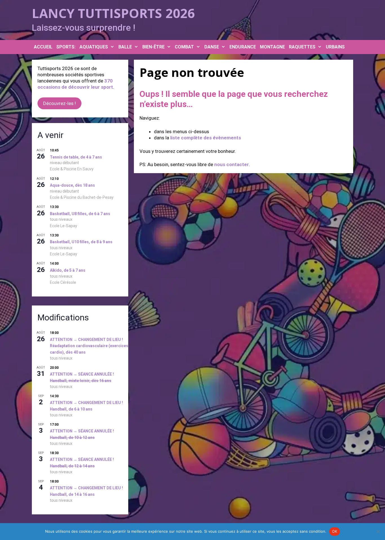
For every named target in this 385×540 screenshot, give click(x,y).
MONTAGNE (272, 47)
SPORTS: (66, 47)
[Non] (378, 531)
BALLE (125, 47)
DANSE (211, 47)
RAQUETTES (302, 47)
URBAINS (335, 47)
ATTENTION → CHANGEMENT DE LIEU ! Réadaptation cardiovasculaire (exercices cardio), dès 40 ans (89, 345)
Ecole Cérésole (63, 282)
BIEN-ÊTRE (153, 47)
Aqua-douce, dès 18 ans (72, 185)
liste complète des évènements (205, 137)
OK (334, 531)
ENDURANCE (242, 47)
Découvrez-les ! (59, 103)
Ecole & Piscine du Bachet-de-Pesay (82, 197)
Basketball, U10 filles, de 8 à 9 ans (81, 242)
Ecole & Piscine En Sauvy (72, 169)
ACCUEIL (43, 47)
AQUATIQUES (93, 47)
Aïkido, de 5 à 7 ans (67, 270)
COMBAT (184, 47)
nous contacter (231, 164)
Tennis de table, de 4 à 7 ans (76, 157)
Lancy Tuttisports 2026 (113, 13)
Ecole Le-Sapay (63, 226)
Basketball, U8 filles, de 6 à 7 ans (80, 213)
